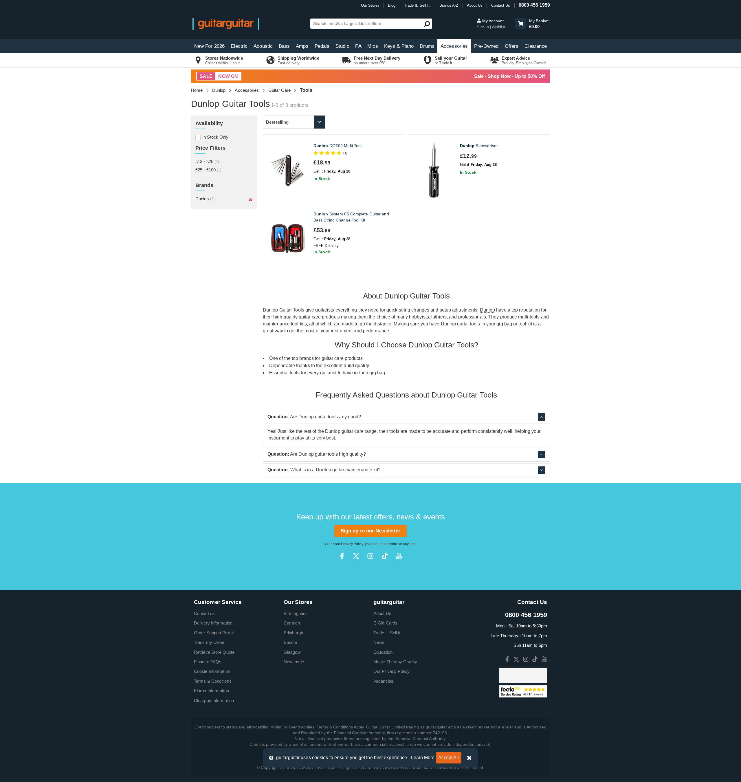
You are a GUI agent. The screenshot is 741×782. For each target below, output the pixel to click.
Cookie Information (212, 671)
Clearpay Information (214, 700)
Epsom (291, 642)
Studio (342, 46)
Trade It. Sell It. (417, 5)
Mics (372, 46)
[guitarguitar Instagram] (370, 556)
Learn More (423, 757)
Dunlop (219, 90)
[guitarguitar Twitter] (356, 556)
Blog (391, 5)
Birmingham (295, 613)
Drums (427, 46)
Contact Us (500, 5)
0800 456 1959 (534, 5)
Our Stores (370, 5)
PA (358, 46)
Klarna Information (211, 690)
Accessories (454, 46)
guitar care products (342, 358)
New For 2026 (209, 46)
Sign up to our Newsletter (371, 531)
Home (197, 90)
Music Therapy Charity (395, 661)
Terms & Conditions (213, 681)
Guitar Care (279, 90)
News (378, 642)
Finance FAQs (207, 661)
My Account (492, 21)
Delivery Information (213, 622)
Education (382, 652)
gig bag (377, 372)
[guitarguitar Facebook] (342, 556)
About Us (475, 5)
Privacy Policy (352, 544)
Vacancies (383, 681)
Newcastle (294, 661)
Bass (284, 46)
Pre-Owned (486, 46)
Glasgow (292, 652)
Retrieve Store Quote (214, 652)
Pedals (322, 46)
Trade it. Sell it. (387, 632)
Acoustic (263, 46)
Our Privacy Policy (391, 671)
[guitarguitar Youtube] (399, 556)
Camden (292, 622)
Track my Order (209, 642)
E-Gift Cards (385, 622)
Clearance (535, 46)
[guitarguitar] (225, 23)
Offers (512, 46)
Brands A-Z (448, 5)
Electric (239, 46)
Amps (302, 46)
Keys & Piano (399, 46)
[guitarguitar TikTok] (384, 556)
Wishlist (498, 27)
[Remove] (250, 199)
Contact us (204, 613)
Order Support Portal (214, 632)
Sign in (483, 27)
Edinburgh (293, 632)
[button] (520, 23)
